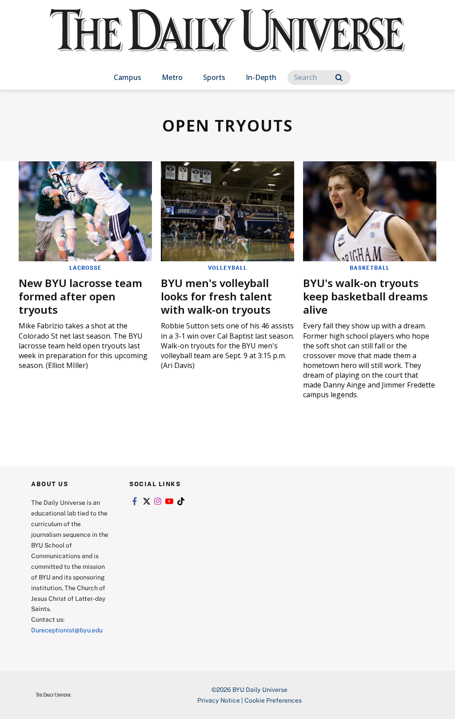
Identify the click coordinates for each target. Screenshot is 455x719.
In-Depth (261, 77)
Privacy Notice (218, 700)
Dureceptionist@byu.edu (67, 630)
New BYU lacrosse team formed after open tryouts (80, 296)
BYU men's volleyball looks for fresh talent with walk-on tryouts (216, 296)
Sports (214, 77)
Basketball (370, 267)
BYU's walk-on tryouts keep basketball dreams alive (365, 296)
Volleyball (227, 267)
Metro (172, 77)
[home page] (227, 40)
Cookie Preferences (273, 700)
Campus (127, 77)
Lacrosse (85, 267)
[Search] (339, 77)
